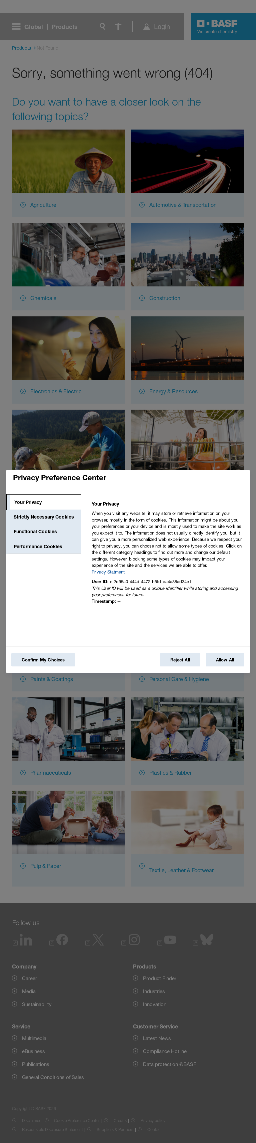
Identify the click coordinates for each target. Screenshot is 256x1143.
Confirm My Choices (43, 659)
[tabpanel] (167, 554)
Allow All (225, 659)
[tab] (43, 502)
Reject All (180, 659)
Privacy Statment (108, 571)
